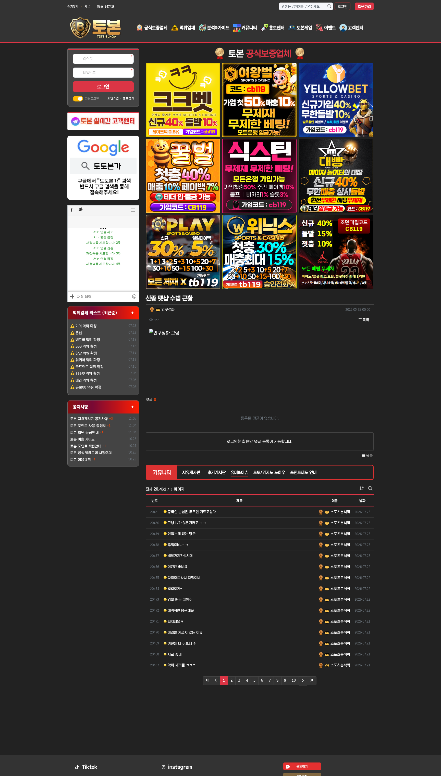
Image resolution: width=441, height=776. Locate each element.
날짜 (362, 500)
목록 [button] (365, 320)
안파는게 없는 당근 (181, 534)
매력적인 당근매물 (180, 610)
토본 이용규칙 (80, 459)
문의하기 (302, 766)
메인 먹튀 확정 (83, 380)
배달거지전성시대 (179, 556)
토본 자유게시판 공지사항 (89, 419)
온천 (76, 333)
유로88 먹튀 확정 (85, 387)
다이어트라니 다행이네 (183, 577)
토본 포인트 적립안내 (85, 446)
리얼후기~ (174, 588)
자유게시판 (191, 472)
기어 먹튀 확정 (83, 326)
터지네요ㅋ (175, 621)
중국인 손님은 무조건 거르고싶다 (191, 512)
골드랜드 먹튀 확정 (86, 367)
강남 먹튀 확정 (83, 353)
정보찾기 (128, 98)
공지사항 (80, 407)
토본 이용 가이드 (82, 439)
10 (294, 680)
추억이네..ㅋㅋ (177, 545)
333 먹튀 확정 (83, 346)
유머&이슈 (239, 472)
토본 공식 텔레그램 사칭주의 (91, 453)
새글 (87, 6)
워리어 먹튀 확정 (85, 360)
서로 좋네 (174, 654)
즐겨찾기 (72, 6)
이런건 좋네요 (177, 566)
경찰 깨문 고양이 (179, 599)
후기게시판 (217, 472)
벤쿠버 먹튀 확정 (85, 340)
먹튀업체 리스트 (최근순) (95, 313)
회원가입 (364, 6)
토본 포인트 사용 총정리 (88, 426)
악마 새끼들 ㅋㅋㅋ (181, 665)
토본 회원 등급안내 (84, 432)
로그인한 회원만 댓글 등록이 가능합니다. (259, 441)
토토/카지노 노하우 (269, 472)
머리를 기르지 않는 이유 (185, 632)
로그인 (342, 6)
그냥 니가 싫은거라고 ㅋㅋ (186, 523)
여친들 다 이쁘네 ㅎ (181, 643)
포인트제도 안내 (303, 472)
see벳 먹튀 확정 (85, 373)
